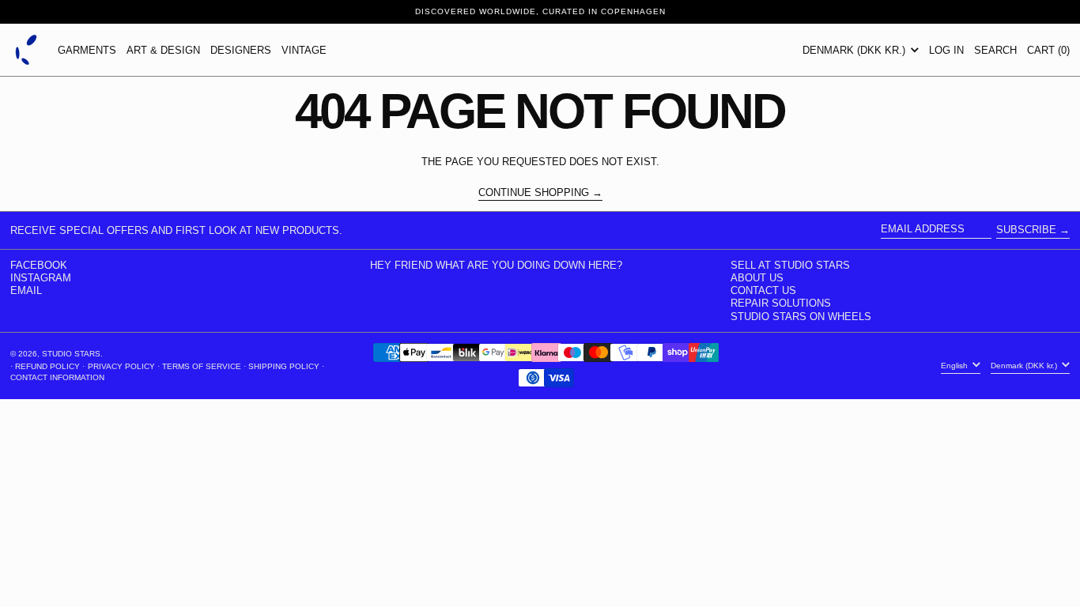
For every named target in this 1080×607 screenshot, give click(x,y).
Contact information (57, 377)
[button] (995, 50)
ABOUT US (757, 278)
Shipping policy (283, 366)
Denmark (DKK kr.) (855, 50)
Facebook (38, 265)
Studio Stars (71, 353)
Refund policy (47, 366)
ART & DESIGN (163, 50)
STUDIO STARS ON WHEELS (801, 316)
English (955, 365)
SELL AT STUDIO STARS (790, 265)
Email (26, 290)
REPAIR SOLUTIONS (781, 303)
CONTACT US (763, 290)
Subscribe (1026, 230)
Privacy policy (121, 366)
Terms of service (201, 366)
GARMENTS (87, 50)
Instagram (40, 278)
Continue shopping (533, 192)
